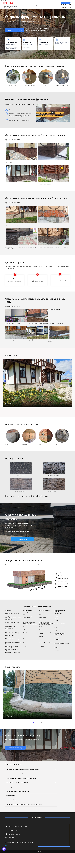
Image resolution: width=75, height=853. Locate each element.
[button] (5, 381)
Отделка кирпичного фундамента (46, 225)
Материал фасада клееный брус (35, 340)
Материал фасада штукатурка (12, 323)
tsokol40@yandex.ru (14, 834)
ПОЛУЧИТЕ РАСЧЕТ (22, 539)
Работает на (37, 851)
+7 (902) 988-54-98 (66, 5)
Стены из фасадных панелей (55, 323)
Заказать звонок (65, 2)
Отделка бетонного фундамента (13, 225)
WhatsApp (11, 837)
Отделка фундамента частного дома (14, 162)
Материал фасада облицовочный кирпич (37, 323)
